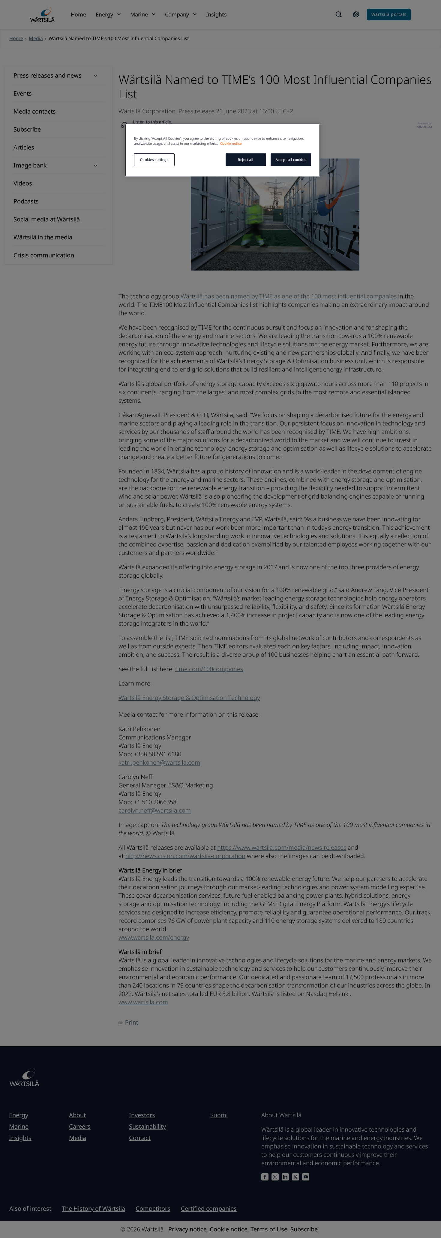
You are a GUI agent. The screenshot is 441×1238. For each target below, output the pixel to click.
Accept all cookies (291, 159)
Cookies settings (154, 159)
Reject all (246, 159)
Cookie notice (231, 143)
